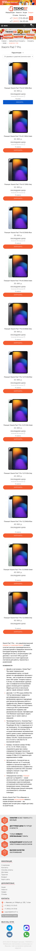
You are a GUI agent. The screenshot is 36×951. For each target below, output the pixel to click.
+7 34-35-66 (19, 21)
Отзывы (4, 894)
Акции (3, 887)
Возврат (4, 877)
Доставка (4, 872)
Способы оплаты (7, 870)
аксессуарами (19, 799)
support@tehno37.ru (11, 912)
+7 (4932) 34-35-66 (11, 909)
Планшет (26, 776)
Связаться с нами (10, 916)
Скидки (3, 892)
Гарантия (4, 875)
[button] (10, 12)
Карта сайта (5, 879)
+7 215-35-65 (19, 18)
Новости (4, 889)
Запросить (18, 150)
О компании (5, 865)
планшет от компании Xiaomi (13, 645)
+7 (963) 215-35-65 (11, 905)
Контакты (4, 867)
